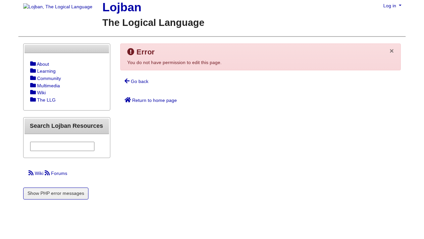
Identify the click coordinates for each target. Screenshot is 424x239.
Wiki (39, 173)
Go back (139, 81)
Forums (58, 173)
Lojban (121, 7)
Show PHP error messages (55, 193)
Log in (390, 5)
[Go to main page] (55, 7)
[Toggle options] (33, 64)
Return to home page (154, 100)
